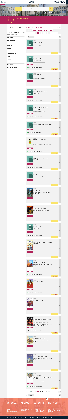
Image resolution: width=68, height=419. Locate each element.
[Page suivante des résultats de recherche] (49, 33)
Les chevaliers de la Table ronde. (39, 45)
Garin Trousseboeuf (36, 342)
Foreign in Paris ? (51, 409)
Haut (47, 399)
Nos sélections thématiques (39, 408)
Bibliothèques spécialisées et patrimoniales (19, 417)
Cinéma (8, 409)
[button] (67, 2)
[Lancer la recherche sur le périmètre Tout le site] (51, 9)
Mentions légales (51, 411)
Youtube (22, 408)
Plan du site (50, 412)
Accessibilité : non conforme (48, 417)
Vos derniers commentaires (39, 412)
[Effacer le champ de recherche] (48, 9)
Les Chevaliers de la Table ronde (39, 78)
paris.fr (8, 417)
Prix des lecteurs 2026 (38, 409)
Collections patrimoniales (12, 411)
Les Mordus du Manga (38, 411)
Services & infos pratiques (11, 405)
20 (58, 391)
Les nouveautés (37, 405)
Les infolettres (23, 410)
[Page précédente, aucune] (36, 33)
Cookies (49, 410)
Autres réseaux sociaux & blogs (26, 409)
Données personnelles (56, 410)
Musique (8, 408)
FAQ (49, 405)
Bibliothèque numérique (11, 412)
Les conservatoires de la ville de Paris (34, 417)
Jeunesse (8, 410)
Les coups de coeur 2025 (39, 410)
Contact (51, 405)
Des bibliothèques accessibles (53, 408)
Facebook (22, 405)
